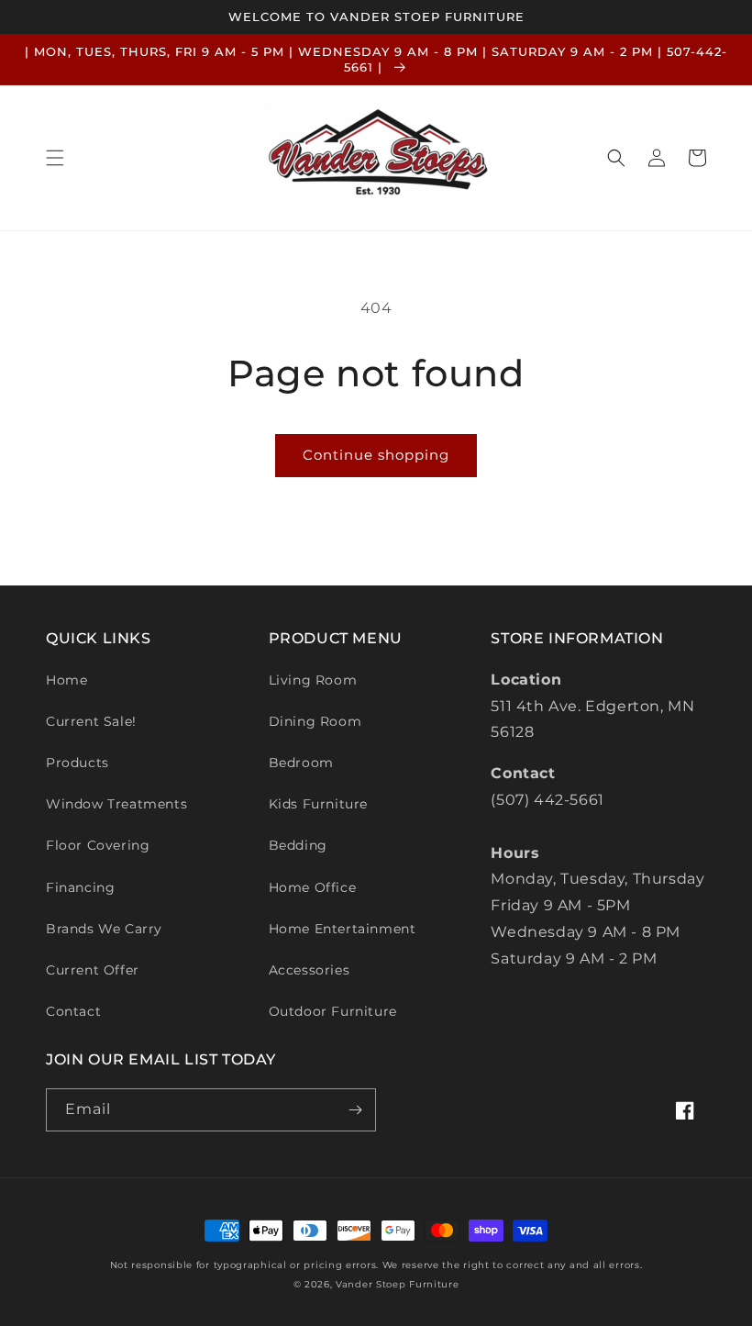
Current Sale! (91, 721)
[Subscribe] (355, 1109)
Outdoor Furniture (333, 1011)
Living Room (313, 680)
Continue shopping (376, 454)
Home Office (313, 887)
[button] (55, 158)
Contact (73, 1011)
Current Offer (92, 970)
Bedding (298, 845)
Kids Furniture (318, 804)
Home (66, 680)
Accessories (309, 970)
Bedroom (301, 762)
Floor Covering (97, 845)
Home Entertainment (342, 928)
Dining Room (315, 721)
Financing (80, 887)
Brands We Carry (104, 928)
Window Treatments (116, 804)
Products (77, 762)
